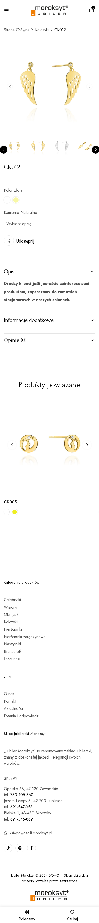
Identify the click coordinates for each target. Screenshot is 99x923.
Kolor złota (13, 190)
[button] (91, 11)
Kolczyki (42, 30)
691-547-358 (21, 807)
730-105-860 (22, 795)
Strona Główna (16, 30)
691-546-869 (21, 819)
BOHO (54, 875)
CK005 (10, 502)
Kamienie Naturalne (20, 212)
